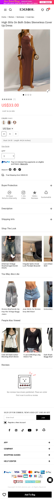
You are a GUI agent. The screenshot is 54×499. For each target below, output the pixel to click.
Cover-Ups (30, 17)
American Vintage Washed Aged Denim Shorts (10, 266)
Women (11, 17)
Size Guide (5, 146)
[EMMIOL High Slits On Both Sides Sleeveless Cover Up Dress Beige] (3, 124)
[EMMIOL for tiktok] (23, 430)
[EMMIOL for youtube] (29, 430)
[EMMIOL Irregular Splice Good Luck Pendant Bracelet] (32, 249)
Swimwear (20, 17)
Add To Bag (30, 494)
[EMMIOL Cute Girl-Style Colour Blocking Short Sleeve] (11, 340)
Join (43, 418)
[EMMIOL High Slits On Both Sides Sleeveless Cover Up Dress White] (14, 124)
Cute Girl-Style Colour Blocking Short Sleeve (10, 356)
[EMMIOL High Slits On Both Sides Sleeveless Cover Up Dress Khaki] (9, 124)
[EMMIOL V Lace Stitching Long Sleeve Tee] (32, 340)
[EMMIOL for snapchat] (44, 430)
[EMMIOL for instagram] (16, 430)
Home (4, 17)
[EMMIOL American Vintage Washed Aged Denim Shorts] (11, 249)
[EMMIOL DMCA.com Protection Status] (33, 483)
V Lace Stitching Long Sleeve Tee (31, 356)
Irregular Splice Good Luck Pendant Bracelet (31, 265)
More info (24, 164)
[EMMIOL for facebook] (9, 430)
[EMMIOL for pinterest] (37, 430)
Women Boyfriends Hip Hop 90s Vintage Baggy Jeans (11, 311)
